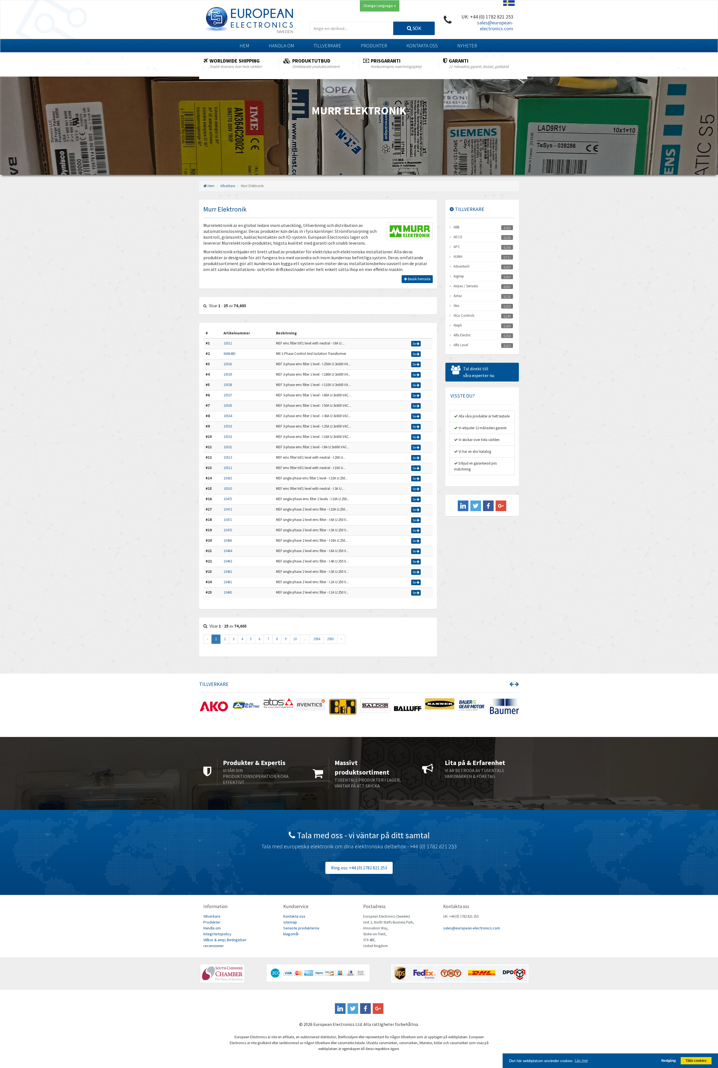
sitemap (290, 922)
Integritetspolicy (217, 933)
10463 (228, 561)
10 (295, 639)
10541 (228, 364)
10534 (228, 416)
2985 (330, 639)
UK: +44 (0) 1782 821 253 (487, 17)
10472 (228, 509)
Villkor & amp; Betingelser (225, 939)
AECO (458, 237)
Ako (456, 305)
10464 (228, 550)
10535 (228, 405)
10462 (228, 571)
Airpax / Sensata (466, 286)
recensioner (213, 945)
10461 (228, 582)
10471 (228, 519)
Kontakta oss (422, 45)
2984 (316, 639)
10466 (228, 540)
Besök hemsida (419, 279)
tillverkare (327, 45)
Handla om (281, 45)
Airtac (458, 295)
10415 (228, 478)
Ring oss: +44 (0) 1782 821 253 (359, 868)
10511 (228, 343)
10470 (228, 530)
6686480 (229, 353)
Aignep (459, 276)
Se (414, 343)
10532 (228, 436)
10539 (228, 374)
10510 (228, 488)
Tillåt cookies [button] (696, 1060)
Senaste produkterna (301, 928)
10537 (228, 395)
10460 (228, 592)
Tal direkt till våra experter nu (478, 372)
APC (457, 246)
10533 (228, 426)
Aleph (458, 325)
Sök (416, 28)
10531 (228, 447)
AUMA (458, 256)
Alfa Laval (461, 345)
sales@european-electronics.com (495, 25)
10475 (228, 499)
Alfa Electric (462, 335)
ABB (456, 227)
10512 (228, 467)
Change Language (378, 5)
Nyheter (467, 45)
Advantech (462, 266)
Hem (244, 45)
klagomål (290, 933)
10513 (228, 457)
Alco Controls (464, 315)
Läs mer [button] (581, 1060)
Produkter (374, 45)
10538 (228, 384)
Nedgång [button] (668, 1060)
